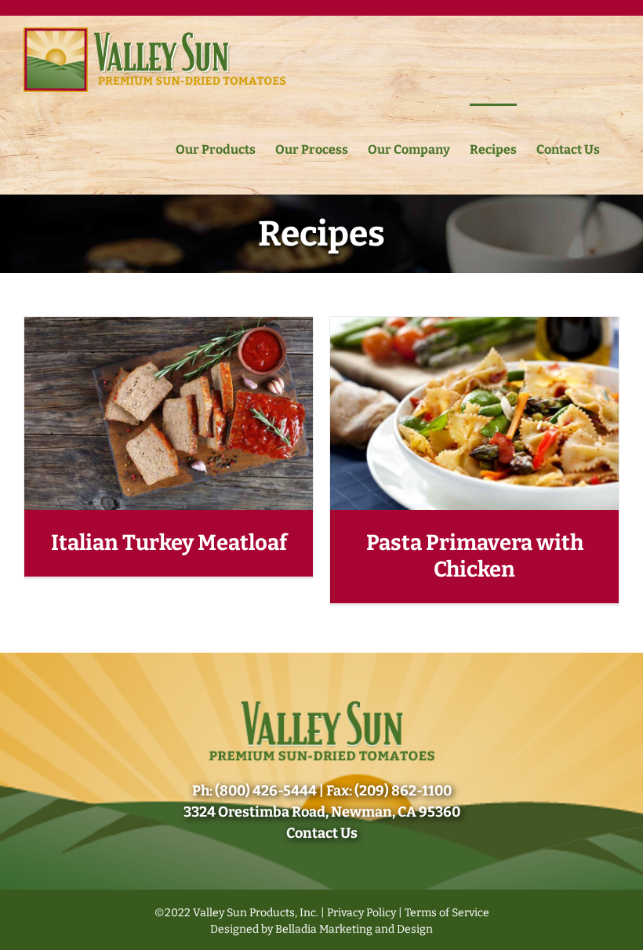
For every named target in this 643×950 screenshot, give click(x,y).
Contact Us (322, 833)
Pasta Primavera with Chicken (474, 556)
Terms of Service (447, 912)
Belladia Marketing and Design (354, 929)
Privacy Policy (361, 912)
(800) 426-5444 (266, 790)
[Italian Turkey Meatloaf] (168, 325)
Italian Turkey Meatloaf (169, 542)
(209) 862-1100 (403, 790)
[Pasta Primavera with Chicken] (474, 325)
